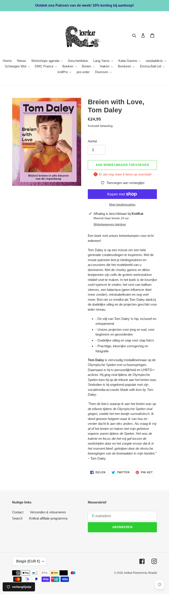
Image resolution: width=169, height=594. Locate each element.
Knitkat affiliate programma (48, 518)
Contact (17, 512)
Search (17, 518)
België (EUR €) (28, 561)
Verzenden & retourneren (48, 512)
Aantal (92, 141)
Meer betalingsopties (122, 204)
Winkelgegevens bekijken (110, 224)
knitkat (128, 572)
